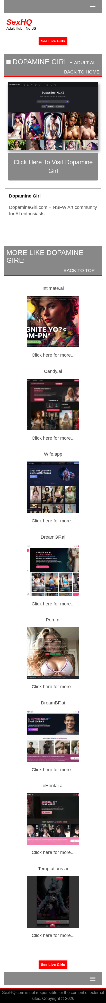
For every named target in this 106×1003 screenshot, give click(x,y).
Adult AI (84, 62)
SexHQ (19, 22)
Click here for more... (53, 355)
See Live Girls (53, 41)
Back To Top (80, 270)
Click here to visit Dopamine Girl (53, 166)
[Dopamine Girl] (53, 116)
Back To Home (81, 72)
